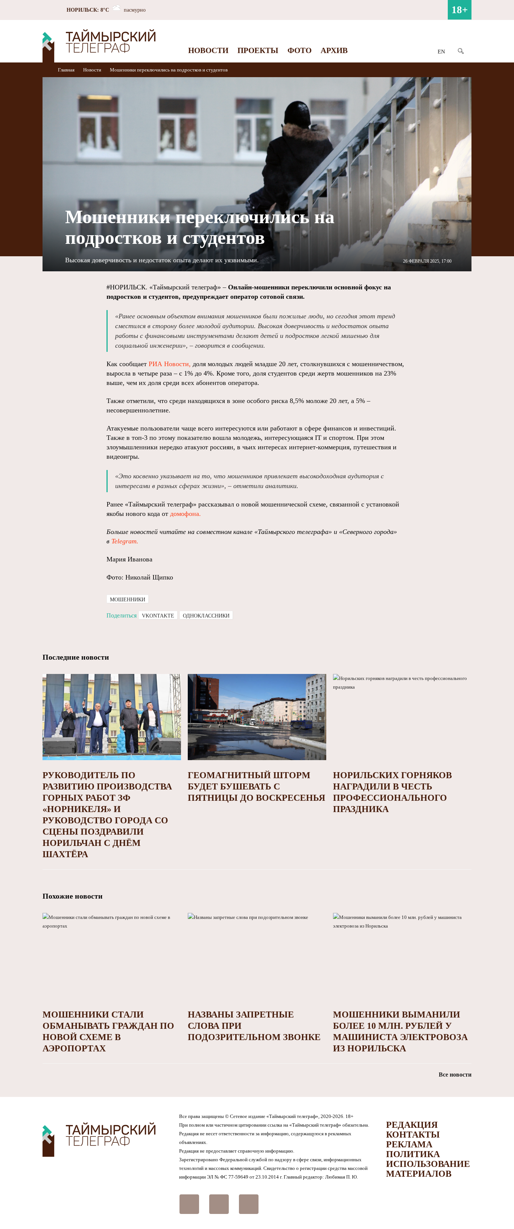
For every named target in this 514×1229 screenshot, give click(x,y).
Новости (208, 50)
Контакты (413, 1134)
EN (441, 52)
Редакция (412, 1125)
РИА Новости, (170, 364)
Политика (413, 1154)
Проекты (257, 50)
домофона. (185, 513)
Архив (334, 50)
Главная (67, 70)
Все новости (455, 1074)
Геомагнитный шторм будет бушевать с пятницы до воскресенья (256, 786)
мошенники (127, 599)
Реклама (409, 1144)
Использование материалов (428, 1169)
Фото (299, 50)
